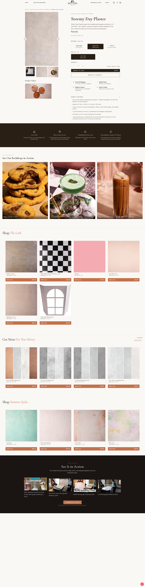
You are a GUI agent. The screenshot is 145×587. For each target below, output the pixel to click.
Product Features (95, 97)
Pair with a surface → (95, 75)
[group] (95, 55)
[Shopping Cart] (120, 3)
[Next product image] (58, 38)
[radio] (83, 57)
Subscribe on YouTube (72, 502)
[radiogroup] (95, 44)
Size (72, 52)
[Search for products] (113, 2)
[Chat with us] (142, 584)
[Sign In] (117, 2)
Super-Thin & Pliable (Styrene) (39, 9)
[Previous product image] (25, 38)
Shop (26, 2)
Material (74, 41)
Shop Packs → (138, 340)
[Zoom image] (56, 64)
